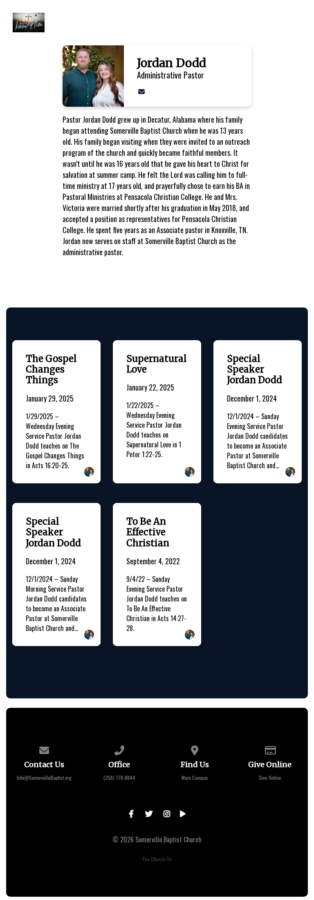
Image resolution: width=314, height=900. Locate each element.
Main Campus (195, 777)
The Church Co (157, 858)
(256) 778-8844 (119, 777)
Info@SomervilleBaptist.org (44, 777)
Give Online (270, 777)
